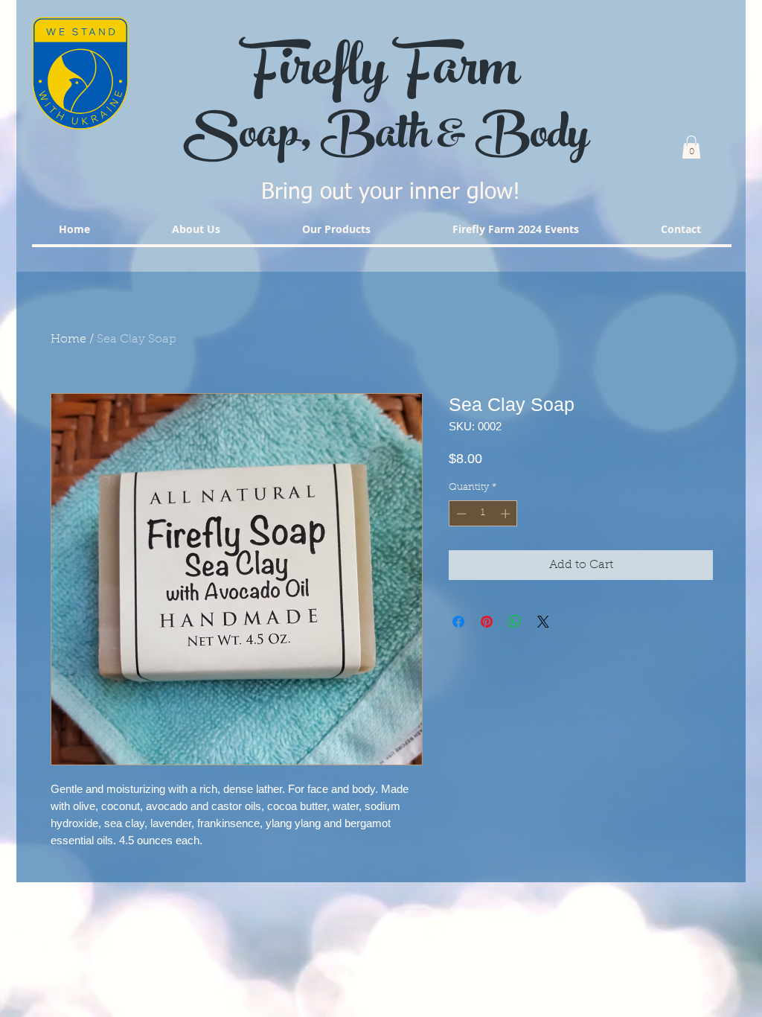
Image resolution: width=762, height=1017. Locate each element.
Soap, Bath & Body (391, 139)
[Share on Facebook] (458, 622)
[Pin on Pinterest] (487, 622)
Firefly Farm (381, 74)
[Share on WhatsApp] (515, 622)
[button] (691, 147)
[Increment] (507, 513)
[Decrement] (460, 513)
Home (68, 339)
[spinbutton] (483, 513)
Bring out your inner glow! (390, 193)
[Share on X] (543, 622)
